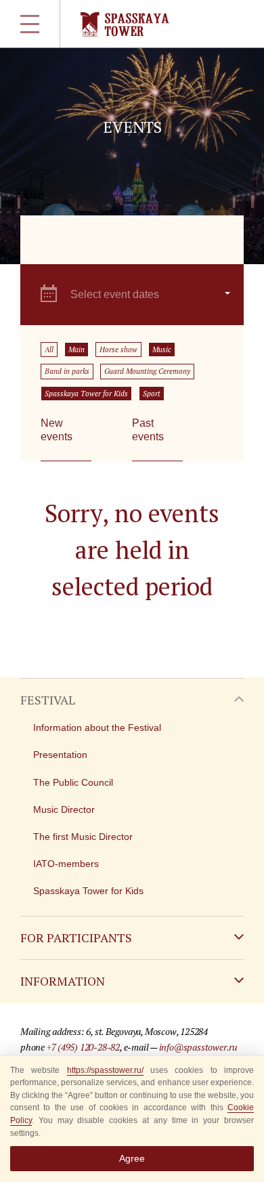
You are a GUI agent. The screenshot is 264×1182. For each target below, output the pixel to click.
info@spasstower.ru (198, 1046)
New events (56, 429)
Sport (151, 393)
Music (161, 349)
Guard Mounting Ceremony (147, 371)
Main (76, 349)
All (49, 349)
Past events (148, 429)
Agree (132, 1158)
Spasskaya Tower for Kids (86, 393)
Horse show (118, 349)
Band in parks (67, 371)
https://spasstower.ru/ (105, 1070)
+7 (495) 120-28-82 (83, 1046)
